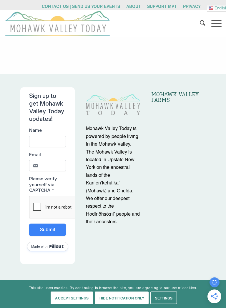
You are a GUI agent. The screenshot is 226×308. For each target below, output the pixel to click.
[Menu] (213, 23)
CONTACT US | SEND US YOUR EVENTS (81, 6)
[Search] (199, 23)
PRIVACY (192, 6)
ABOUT (133, 6)
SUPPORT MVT (162, 6)
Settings (164, 298)
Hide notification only (121, 298)
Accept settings (72, 298)
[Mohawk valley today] (57, 23)
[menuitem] (81, 6)
